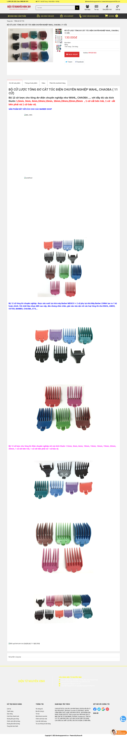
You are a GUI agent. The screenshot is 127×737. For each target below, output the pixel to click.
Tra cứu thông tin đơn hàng (43, 723)
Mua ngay (73, 54)
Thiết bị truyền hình (73, 714)
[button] (77, 8)
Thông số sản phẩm (31, 83)
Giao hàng (10, 714)
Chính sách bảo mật (41, 719)
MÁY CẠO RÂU (68, 720)
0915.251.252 (12, 1)
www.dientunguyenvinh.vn (94, 1)
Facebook (80, 62)
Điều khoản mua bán (41, 716)
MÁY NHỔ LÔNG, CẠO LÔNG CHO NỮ (70, 718)
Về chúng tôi (39, 709)
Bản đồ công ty (40, 711)
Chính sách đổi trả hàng (13, 721)
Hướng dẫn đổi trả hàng (13, 723)
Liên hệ (9, 709)
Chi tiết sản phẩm (14, 83)
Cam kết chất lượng (41, 721)
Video (43, 83)
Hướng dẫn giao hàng (13, 719)
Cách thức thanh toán (13, 716)
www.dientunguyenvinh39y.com (111, 1)
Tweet (69, 62)
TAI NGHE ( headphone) (78, 716)
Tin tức (38, 714)
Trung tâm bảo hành (12, 726)
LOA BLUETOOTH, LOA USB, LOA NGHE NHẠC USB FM (69, 708)
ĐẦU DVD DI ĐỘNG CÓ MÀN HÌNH (81, 720)
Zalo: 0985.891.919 (22, 1)
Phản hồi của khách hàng (57, 83)
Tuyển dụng (10, 711)
